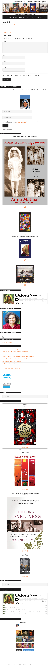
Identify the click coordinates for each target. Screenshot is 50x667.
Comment (5, 41)
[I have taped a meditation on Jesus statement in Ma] (31, 639)
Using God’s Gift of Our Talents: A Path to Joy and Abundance (15, 351)
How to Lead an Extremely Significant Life (11, 368)
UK (25, 207)
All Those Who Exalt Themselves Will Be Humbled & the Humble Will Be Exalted (18, 356)
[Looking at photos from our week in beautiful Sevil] (19, 633)
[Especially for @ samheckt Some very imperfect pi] (25, 645)
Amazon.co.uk (25, 447)
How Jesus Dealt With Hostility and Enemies (11, 361)
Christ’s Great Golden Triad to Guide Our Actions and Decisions (15, 358)
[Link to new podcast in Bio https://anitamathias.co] (19, 645)
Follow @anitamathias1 (7, 342)
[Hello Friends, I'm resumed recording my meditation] (25, 633)
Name (4, 55)
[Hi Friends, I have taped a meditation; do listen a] (19, 639)
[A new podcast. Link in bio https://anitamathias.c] (31, 645)
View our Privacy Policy (21, 122)
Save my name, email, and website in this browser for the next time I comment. (20, 75)
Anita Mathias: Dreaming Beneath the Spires (25, 7)
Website (4, 67)
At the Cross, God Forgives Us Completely (11, 349)
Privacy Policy (40, 664)
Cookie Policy (34, 664)
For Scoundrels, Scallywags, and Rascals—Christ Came (13, 366)
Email (4, 61)
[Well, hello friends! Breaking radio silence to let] (31, 633)
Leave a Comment (14, 24)
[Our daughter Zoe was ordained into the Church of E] (25, 639)
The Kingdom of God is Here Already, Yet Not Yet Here (13, 354)
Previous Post (7, 32)
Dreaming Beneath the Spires (16, 664)
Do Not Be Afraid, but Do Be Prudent (10, 363)
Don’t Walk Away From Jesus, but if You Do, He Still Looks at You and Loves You (18, 370)
